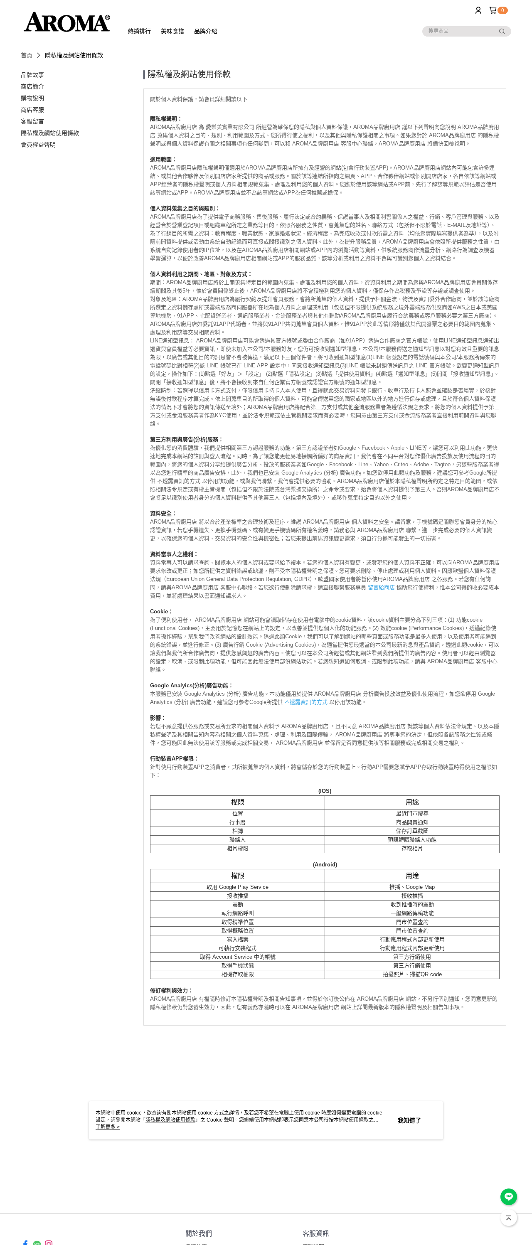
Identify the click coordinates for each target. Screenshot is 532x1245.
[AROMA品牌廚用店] (67, 21)
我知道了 (409, 1120)
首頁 (26, 55)
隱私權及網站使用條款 (170, 1120)
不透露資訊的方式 (306, 702)
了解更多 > (108, 1127)
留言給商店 (381, 587)
